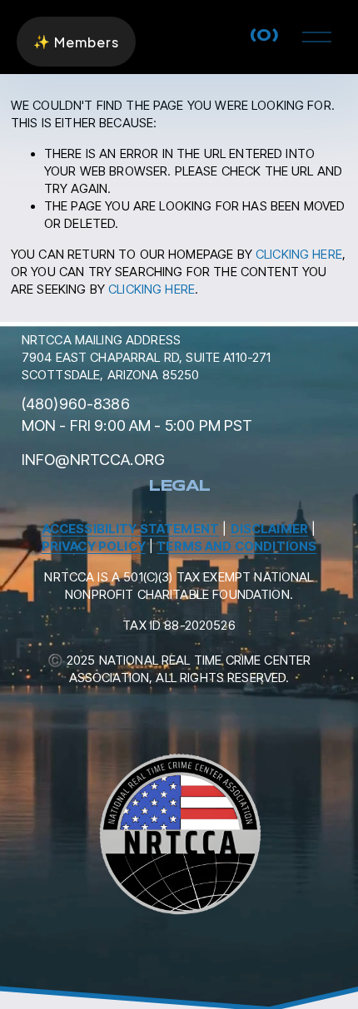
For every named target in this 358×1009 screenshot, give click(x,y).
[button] (76, 42)
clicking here (299, 254)
